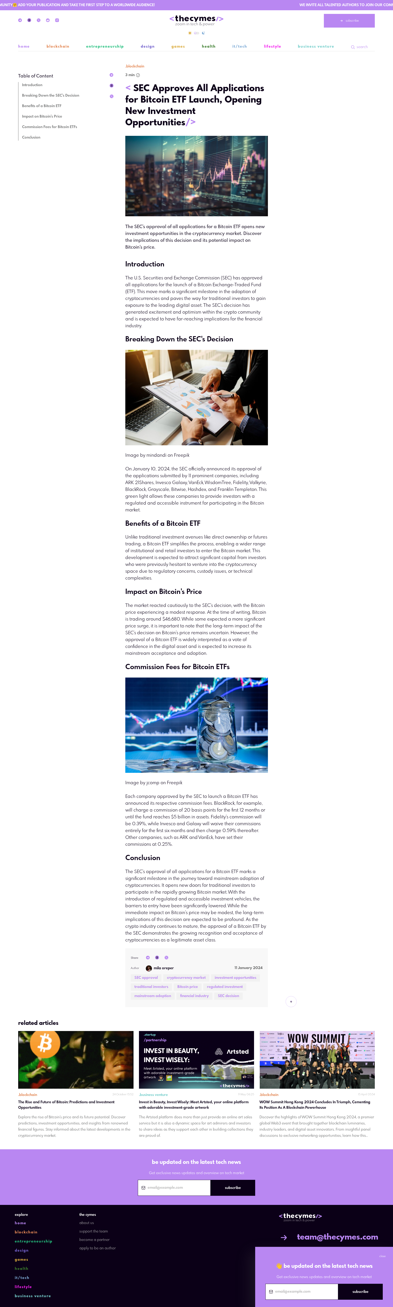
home (24, 47)
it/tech (239, 47)
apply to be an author (97, 1248)
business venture (316, 47)
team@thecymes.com (337, 1237)
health (209, 47)
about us (86, 1223)
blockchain (58, 47)
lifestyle (272, 47)
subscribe (352, 20)
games (178, 47)
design (148, 47)
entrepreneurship (105, 47)
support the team (93, 1231)
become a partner (94, 1240)
